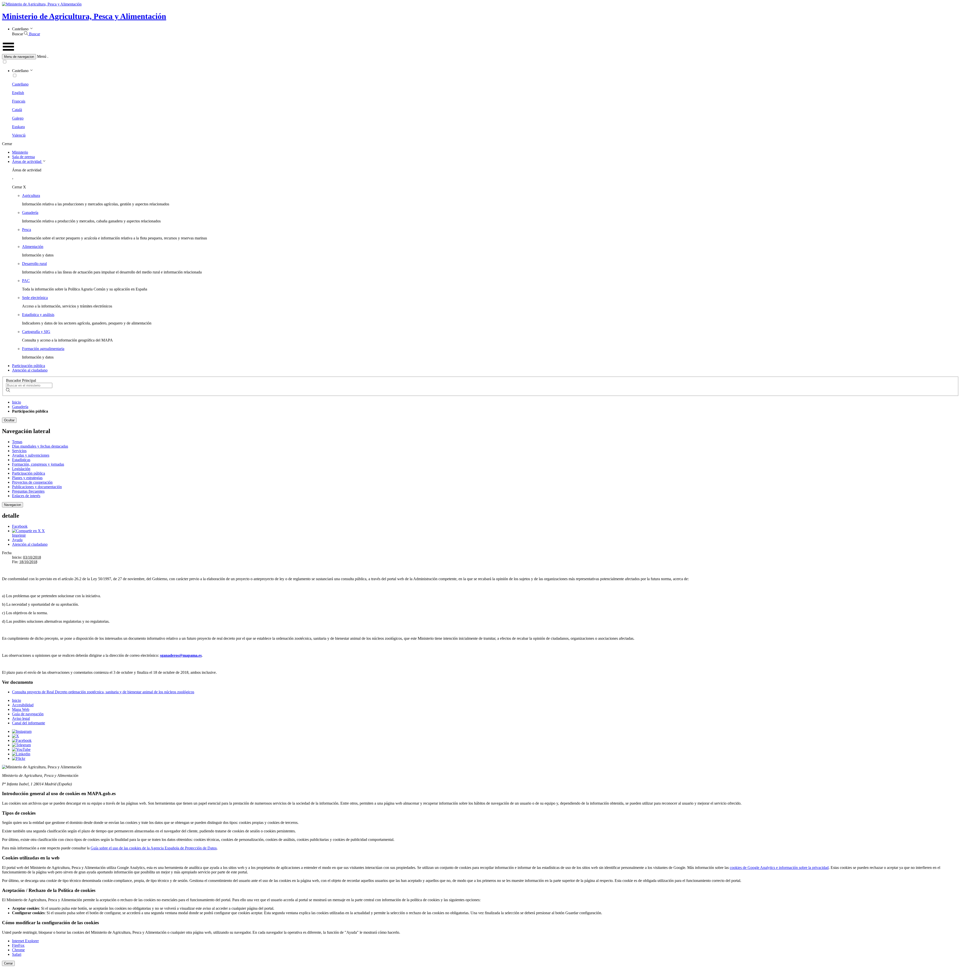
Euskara (18, 127)
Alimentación (32, 246)
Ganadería (30, 212)
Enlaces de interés (26, 496)
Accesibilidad (23, 705)
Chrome (18, 950)
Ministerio (20, 152)
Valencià (19, 135)
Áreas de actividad (27, 161)
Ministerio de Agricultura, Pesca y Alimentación (84, 16)
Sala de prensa (23, 157)
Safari (16, 954)
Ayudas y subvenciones (30, 455)
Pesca (26, 229)
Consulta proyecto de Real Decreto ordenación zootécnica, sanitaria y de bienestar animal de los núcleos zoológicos (103, 692)
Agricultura (31, 195)
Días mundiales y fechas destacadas (40, 446)
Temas (17, 442)
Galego (18, 118)
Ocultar (9, 420)
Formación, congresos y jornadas (38, 464)
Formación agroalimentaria (43, 349)
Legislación (21, 469)
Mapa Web (20, 709)
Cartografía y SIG (36, 332)
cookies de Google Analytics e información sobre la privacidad (779, 867)
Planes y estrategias (27, 478)
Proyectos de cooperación (32, 482)
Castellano (20, 84)
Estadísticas (21, 460)
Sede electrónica (35, 297)
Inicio (16, 402)
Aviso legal (21, 718)
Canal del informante (28, 723)
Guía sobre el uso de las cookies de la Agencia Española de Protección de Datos (154, 848)
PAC (26, 280)
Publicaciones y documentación (37, 487)
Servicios (19, 451)
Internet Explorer (25, 941)
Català (17, 110)
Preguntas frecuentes (28, 491)
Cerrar (8, 963)
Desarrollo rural (34, 263)
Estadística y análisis (38, 314)
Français (18, 101)
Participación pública (28, 366)
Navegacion (12, 505)
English (18, 93)
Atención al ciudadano (30, 370)
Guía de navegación (28, 714)
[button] (480, 56)
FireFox (18, 945)
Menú (41, 56)
